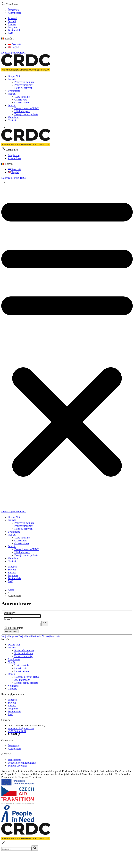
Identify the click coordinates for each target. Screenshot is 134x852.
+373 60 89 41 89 (17, 731)
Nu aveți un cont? (51, 636)
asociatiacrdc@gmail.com (21, 728)
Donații (12, 105)
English (15, 47)
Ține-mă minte (15, 627)
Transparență (14, 759)
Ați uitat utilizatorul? (31, 636)
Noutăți (12, 93)
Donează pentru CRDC (13, 52)
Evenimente (14, 90)
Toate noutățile (22, 96)
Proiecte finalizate (23, 85)
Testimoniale (14, 30)
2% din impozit (22, 111)
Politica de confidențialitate (22, 762)
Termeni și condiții (17, 765)
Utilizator (10, 612)
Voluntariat (13, 117)
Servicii (12, 21)
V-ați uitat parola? (10, 636)
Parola (8, 619)
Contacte (12, 120)
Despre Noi (14, 76)
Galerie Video (21, 102)
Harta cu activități (23, 87)
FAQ (10, 33)
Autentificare (14, 12)
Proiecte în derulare (24, 82)
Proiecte (12, 79)
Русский (16, 44)
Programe (13, 27)
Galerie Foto (20, 99)
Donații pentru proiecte (26, 114)
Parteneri (12, 18)
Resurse (12, 24)
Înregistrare (13, 9)
